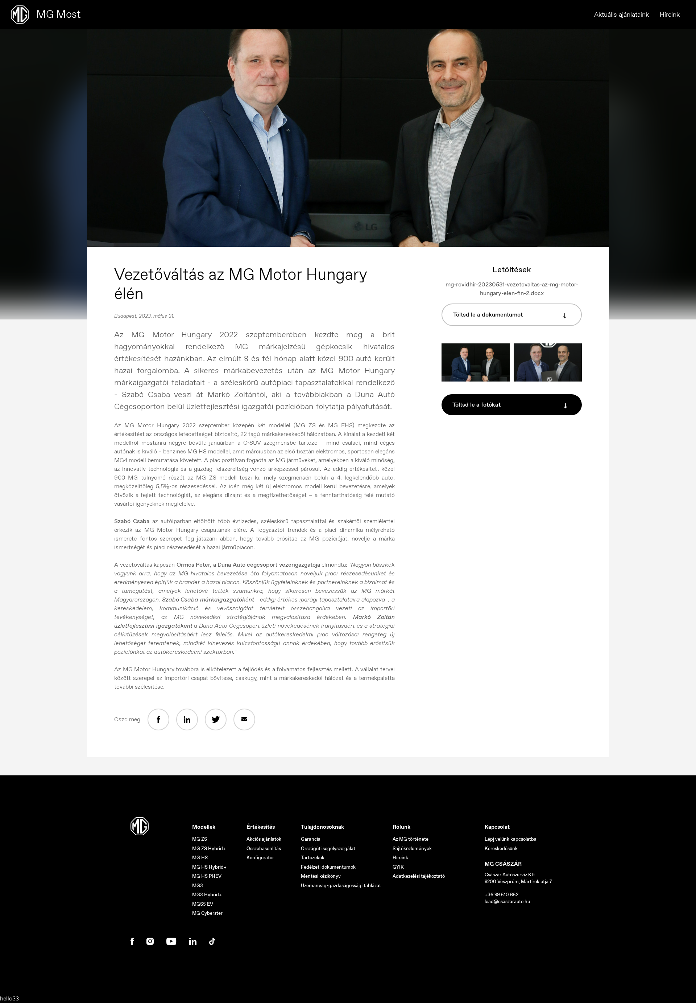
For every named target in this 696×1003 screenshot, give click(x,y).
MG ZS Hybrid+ (209, 848)
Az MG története (410, 839)
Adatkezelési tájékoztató (419, 876)
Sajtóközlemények (412, 848)
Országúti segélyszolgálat (328, 848)
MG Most (58, 14)
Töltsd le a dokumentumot (488, 314)
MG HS (200, 858)
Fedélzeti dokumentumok (328, 867)
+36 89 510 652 (501, 895)
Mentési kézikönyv (321, 876)
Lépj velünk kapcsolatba (510, 839)
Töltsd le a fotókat (476, 404)
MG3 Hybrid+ (207, 895)
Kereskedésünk (501, 848)
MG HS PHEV (206, 876)
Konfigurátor (260, 858)
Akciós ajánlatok (263, 839)
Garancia (310, 839)
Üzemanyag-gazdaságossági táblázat (341, 885)
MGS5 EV (202, 904)
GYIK (398, 867)
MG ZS (199, 839)
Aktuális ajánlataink (621, 14)
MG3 (197, 885)
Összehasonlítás (263, 848)
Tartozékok (312, 858)
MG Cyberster (207, 913)
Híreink (670, 14)
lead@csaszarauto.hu (507, 901)
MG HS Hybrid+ (209, 867)
